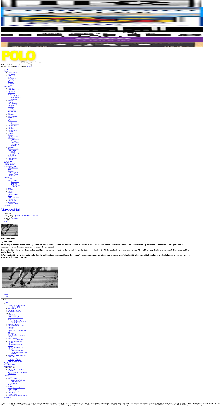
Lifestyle (7, 177)
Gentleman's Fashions (15, 182)
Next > (6, 296)
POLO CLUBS (12, 88)
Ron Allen (15, 218)
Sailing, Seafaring (13, 197)
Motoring (10, 189)
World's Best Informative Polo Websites (16, 97)
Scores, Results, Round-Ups (13, 73)
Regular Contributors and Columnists (13, 136)
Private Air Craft (12, 200)
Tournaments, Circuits (12, 84)
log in (17, 66)
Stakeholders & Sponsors (12, 158)
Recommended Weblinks (12, 130)
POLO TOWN (12, 150)
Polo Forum (8, 161)
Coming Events (9, 164)
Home (6, 69)
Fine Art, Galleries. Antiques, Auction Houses (13, 194)
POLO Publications (15, 123)
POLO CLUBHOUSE (15, 152)
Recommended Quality (15, 341)
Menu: (3, 64)
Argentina (11, 128)
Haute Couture (12, 180)
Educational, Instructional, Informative (11, 93)
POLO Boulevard (9, 163)
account (29, 66)
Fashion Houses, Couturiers (16, 185)
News (6, 71)
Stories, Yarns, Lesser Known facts (12, 111)
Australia (10, 133)
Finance (10, 179)
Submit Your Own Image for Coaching (13, 169)
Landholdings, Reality (14, 360)
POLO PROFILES (13, 90)
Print (5, 221)
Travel (9, 188)
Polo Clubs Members (11, 81)
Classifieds (7, 205)
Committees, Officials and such (13, 148)
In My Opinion (12, 79)
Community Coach (10, 166)
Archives (10, 108)
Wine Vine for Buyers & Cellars (13, 202)
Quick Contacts (12, 121)
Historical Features (10, 101)
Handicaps (11, 114)
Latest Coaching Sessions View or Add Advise (13, 174)
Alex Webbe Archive (15, 140)
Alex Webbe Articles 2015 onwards (15, 144)
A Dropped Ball (10, 209)
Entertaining (11, 199)
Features (7, 86)
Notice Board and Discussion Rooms (13, 117)
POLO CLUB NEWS (12, 76)
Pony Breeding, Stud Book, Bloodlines (12, 105)
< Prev (6, 294)
